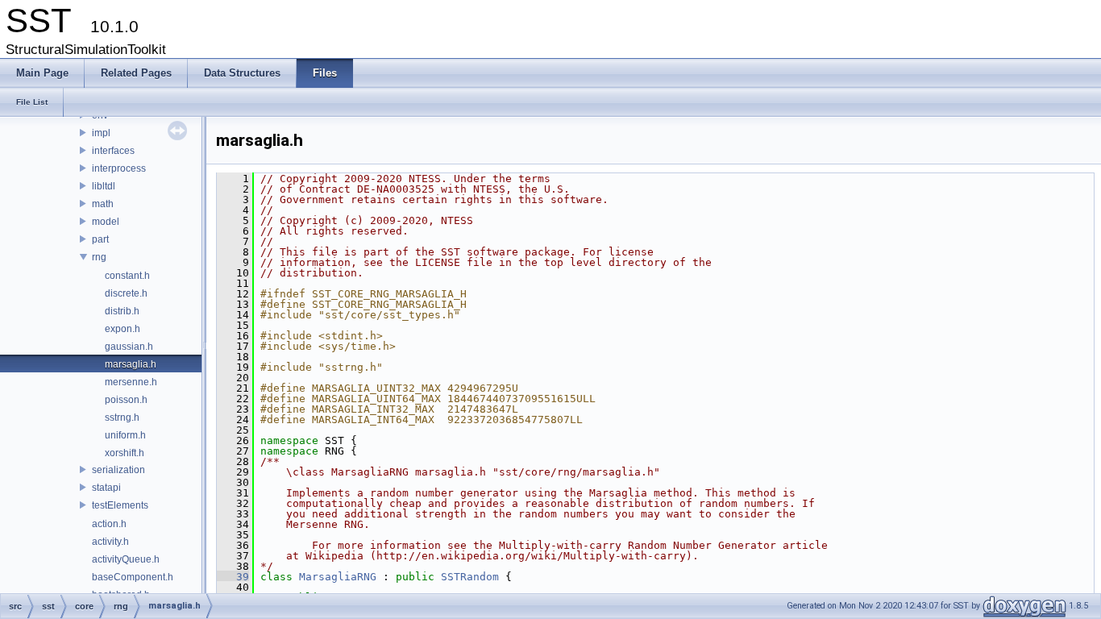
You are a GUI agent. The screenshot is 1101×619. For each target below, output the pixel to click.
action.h (109, 524)
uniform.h (125, 435)
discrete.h (126, 293)
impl (101, 133)
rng (99, 257)
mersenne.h (131, 382)
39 (233, 577)
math (103, 204)
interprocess (119, 168)
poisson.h (126, 399)
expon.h (122, 328)
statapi (106, 487)
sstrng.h (122, 417)
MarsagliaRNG (337, 577)
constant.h (127, 275)
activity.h (110, 541)
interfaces (113, 150)
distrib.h (122, 311)
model (105, 221)
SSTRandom (470, 577)
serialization (118, 470)
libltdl (103, 186)
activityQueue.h (126, 559)
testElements (120, 505)
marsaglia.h (130, 364)
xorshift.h (124, 453)
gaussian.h (129, 346)
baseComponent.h (132, 577)
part (100, 239)
